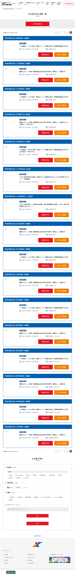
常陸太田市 (43, 475)
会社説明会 (30, 560)
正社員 (10, 487)
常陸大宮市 (52, 475)
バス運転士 (12, 497)
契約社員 (18, 487)
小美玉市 (18, 477)
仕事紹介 (6, 554)
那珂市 (35, 475)
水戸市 (10, 475)
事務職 (10, 499)
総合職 (20, 497)
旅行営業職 (28, 497)
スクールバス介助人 (46, 497)
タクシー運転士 (59, 497)
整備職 (36, 497)
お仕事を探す (37, 24)
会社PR (6, 563)
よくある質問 (30, 563)
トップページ (6, 550)
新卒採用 (6, 560)
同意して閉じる (10, 572)
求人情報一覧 (30, 554)
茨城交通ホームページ (56, 554)
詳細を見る (45, 54)
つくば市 (26, 477)
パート (25, 487)
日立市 (28, 475)
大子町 (60, 475)
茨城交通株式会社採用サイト (9, 8)
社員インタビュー (31, 557)
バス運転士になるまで (9, 557)
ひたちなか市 (19, 475)
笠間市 (10, 477)
